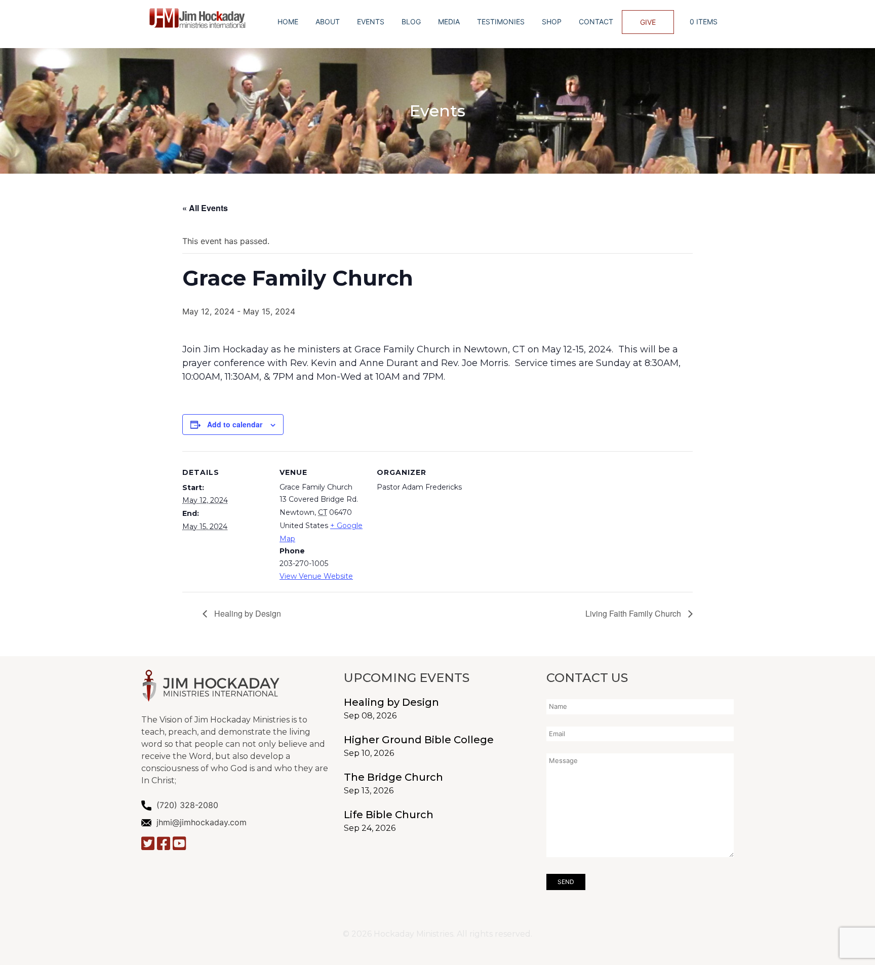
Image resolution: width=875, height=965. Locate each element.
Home (287, 21)
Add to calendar (234, 424)
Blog (411, 21)
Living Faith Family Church (634, 613)
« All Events (205, 208)
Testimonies (501, 21)
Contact (596, 21)
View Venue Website (316, 576)
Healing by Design (246, 613)
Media (449, 21)
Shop (552, 21)
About (327, 21)
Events (370, 21)
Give (648, 22)
